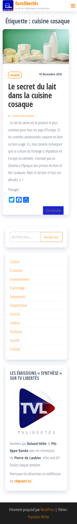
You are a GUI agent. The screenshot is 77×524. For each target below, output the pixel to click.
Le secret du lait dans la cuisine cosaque (32, 95)
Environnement (19, 279)
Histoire (15, 314)
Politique (16, 331)
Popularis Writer (38, 516)
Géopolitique (18, 305)
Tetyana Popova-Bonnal (23, 116)
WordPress (47, 509)
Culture (15, 261)
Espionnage (17, 287)
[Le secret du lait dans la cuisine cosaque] (36, 46)
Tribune (15, 349)
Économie (16, 270)
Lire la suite (53, 210)
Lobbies (15, 322)
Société (15, 75)
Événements (17, 296)
